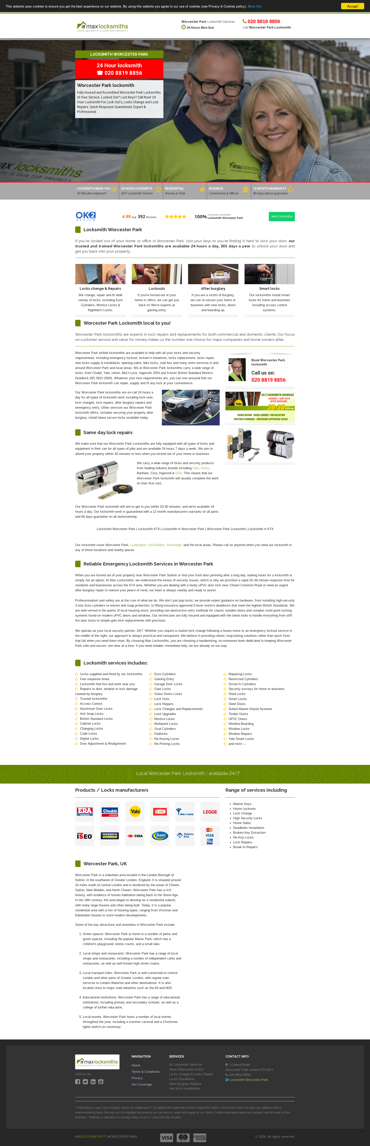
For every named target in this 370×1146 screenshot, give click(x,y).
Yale (196, 468)
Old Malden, (157, 545)
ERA (178, 473)
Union (205, 468)
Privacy (137, 1078)
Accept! (352, 6)
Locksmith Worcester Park (249, 1080)
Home (136, 1065)
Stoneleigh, (174, 545)
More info (254, 6)
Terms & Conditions (146, 1072)
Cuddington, (139, 545)
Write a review (281, 216)
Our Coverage (142, 1084)
